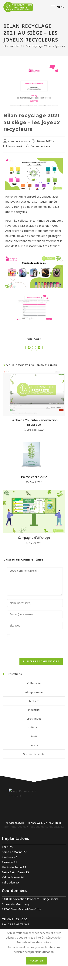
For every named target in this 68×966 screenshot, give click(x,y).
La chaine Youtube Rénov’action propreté (34, 422)
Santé (34, 736)
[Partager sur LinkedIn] (39, 347)
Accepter (36, 960)
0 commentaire (40, 146)
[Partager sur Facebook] (29, 347)
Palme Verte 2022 (34, 477)
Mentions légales (14, 826)
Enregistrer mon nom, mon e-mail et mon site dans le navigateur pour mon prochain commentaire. (32, 646)
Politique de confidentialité (47, 826)
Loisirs (34, 745)
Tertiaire (34, 701)
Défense (34, 727)
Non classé (15, 146)
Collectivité (34, 683)
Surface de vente (34, 754)
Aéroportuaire (34, 692)
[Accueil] (4, 46)
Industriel (34, 709)
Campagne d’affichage (34, 538)
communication (18, 141)
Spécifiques (34, 718)
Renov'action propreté (45, 822)
